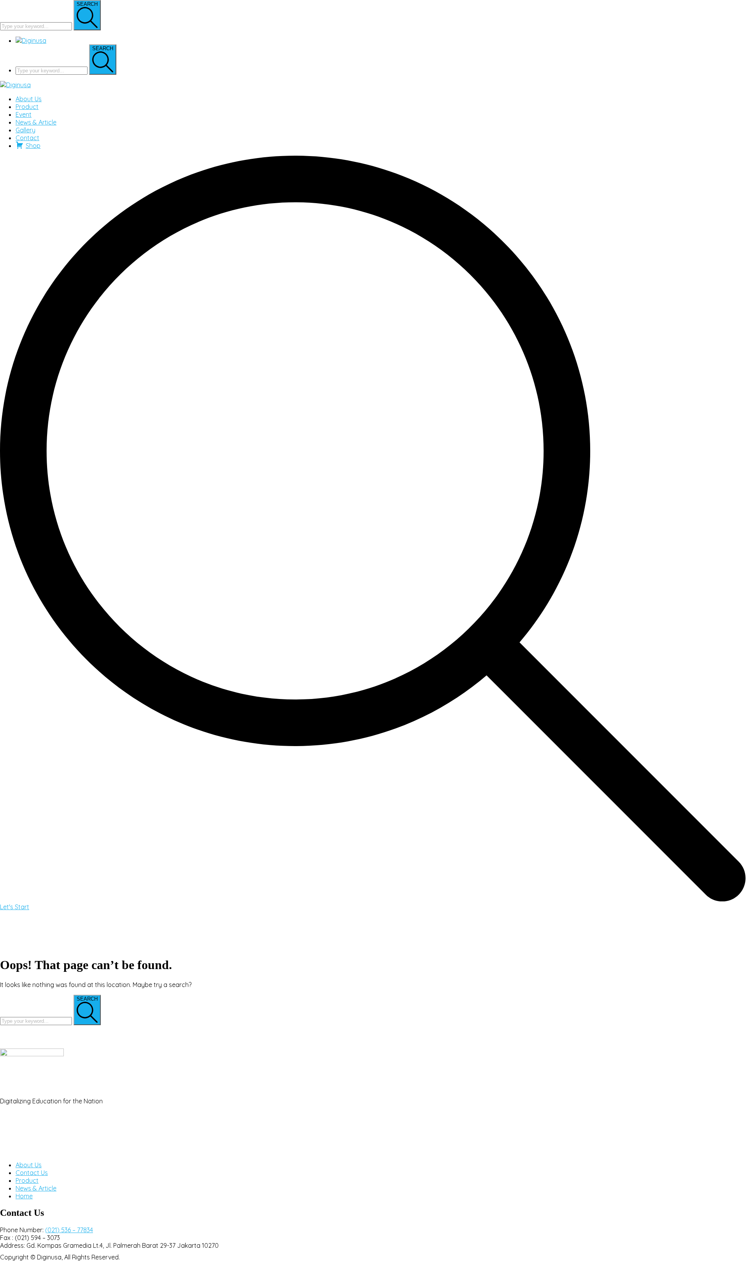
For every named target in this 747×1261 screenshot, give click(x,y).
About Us (29, 1165)
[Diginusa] (15, 85)
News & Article (36, 1188)
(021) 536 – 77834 (69, 1230)
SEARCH (87, 4)
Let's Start (14, 907)
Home (24, 1196)
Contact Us (32, 1173)
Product (27, 1180)
